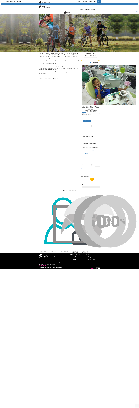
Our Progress (74, 256)
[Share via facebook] (75, 18)
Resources (90, 1)
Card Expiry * (83, 162)
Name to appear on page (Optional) (89, 143)
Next (93, 150)
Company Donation (95, 121)
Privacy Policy (52, 267)
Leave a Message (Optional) (88, 136)
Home (79, 1)
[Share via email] (77, 18)
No (95, 134)
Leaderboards (84, 1)
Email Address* (85, 128)
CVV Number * (83, 166)
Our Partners (74, 257)
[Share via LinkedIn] (78, 18)
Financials (74, 259)
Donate (90, 116)
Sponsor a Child (90, 256)
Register (99, 1)
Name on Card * (84, 154)
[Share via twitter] (76, 18)
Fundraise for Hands (91, 259)
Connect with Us (91, 261)
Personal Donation (87, 121)
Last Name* (93, 124)
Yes (87, 134)
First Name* (85, 124)
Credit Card (86, 153)
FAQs (95, 1)
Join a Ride (90, 257)
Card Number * (83, 158)
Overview (81, 9)
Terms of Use (46, 267)
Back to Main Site (97, 6)
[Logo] (45, 2)
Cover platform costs (85, 176)
